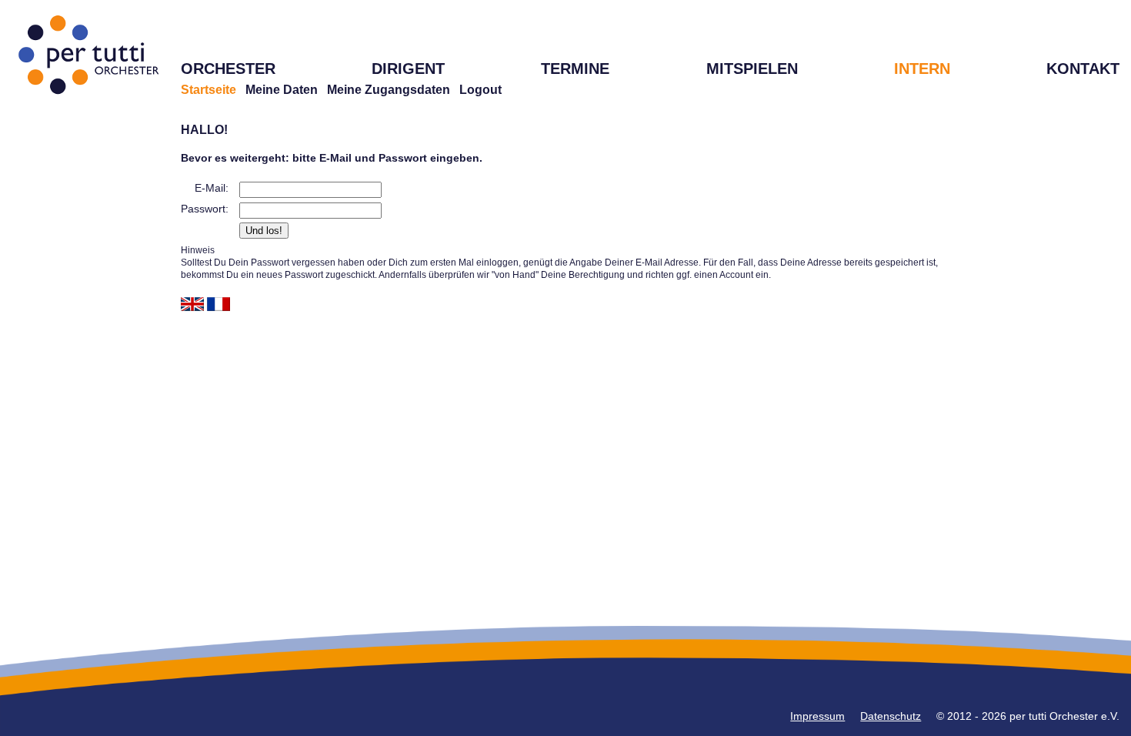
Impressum (817, 716)
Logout (480, 89)
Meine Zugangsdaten (388, 89)
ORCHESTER (228, 68)
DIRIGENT (408, 68)
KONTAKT (1082, 68)
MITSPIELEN (752, 68)
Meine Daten (281, 89)
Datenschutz (890, 716)
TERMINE (575, 68)
